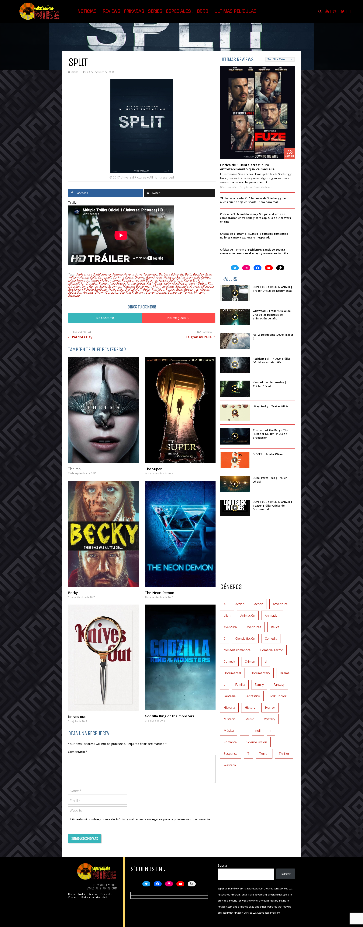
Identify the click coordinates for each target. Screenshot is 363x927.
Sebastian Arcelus (80, 292)
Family (259, 684)
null (258, 731)
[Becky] (103, 534)
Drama (139, 277)
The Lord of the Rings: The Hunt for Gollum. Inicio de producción (270, 433)
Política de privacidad (94, 897)
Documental (232, 673)
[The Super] (180, 410)
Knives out (77, 716)
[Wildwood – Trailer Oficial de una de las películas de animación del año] (235, 317)
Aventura (230, 627)
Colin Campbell (100, 277)
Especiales (178, 11)
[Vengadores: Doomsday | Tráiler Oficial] (235, 389)
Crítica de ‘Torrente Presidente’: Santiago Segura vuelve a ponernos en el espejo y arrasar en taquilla (254, 251)
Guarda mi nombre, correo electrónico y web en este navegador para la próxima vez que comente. (141, 819)
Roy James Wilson (196, 289)
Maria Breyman (110, 286)
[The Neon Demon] (180, 534)
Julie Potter (117, 283)
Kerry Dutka (197, 283)
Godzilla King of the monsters (169, 716)
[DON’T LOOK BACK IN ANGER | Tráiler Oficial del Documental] (235, 293)
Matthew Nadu (163, 286)
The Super (153, 469)
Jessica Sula (167, 280)
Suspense (175, 292)
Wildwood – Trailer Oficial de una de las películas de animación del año (272, 314)
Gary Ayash (154, 277)
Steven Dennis (156, 292)
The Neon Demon (159, 592)
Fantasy (279, 684)
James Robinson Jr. (125, 280)
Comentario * (77, 752)
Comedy (229, 661)
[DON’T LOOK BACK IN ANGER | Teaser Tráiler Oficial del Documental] (235, 508)
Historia (229, 707)
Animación (247, 615)
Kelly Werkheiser (176, 283)
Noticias (87, 11)
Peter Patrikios (153, 289)
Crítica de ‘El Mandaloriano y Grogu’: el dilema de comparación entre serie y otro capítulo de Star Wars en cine (255, 217)
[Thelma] (103, 410)
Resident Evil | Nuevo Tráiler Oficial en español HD (271, 360)
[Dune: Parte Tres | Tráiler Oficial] (235, 484)
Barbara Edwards (171, 274)
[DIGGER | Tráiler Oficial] (235, 460)
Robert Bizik (173, 289)
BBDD (202, 11)
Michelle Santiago (94, 289)
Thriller (284, 754)
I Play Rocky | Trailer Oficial (271, 406)
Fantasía (230, 696)
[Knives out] (103, 658)
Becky (73, 592)
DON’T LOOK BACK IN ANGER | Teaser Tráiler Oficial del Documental (272, 505)
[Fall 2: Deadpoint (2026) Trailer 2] (235, 341)
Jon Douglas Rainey (94, 283)
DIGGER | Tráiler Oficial (268, 454)
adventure (280, 604)
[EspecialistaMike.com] (39, 20)
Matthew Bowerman (137, 286)
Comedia (271, 638)
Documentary (260, 673)
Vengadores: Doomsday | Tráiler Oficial (269, 384)
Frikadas (134, 11)
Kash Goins (154, 283)
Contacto (73, 897)
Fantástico (252, 696)
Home (72, 894)
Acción (233, 187)
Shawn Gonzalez (106, 292)
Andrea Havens (123, 274)
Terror (187, 292)
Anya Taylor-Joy (146, 274)
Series (155, 11)
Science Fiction (257, 742)
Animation (272, 615)
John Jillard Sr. (186, 280)
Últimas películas (235, 11)
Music (249, 719)
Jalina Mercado (78, 280)
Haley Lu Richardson (177, 277)
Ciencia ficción (245, 638)
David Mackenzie (263, 187)
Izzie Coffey (202, 277)
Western (230, 765)
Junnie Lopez (136, 283)
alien (227, 615)
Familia (240, 684)
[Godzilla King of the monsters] (180, 657)
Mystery (269, 719)
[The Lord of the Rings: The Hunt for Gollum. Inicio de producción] (235, 436)
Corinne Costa (123, 277)
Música (229, 731)
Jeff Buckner (148, 280)
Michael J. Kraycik (187, 286)
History (250, 707)
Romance (230, 742)
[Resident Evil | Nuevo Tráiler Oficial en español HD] (235, 365)
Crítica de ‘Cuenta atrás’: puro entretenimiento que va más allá (247, 167)
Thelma (74, 468)
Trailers (82, 894)
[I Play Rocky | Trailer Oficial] (235, 413)
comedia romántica (237, 650)
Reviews (111, 11)
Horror (270, 707)
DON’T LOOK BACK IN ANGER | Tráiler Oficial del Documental (273, 288)
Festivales (106, 894)
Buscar (222, 865)
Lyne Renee (89, 286)
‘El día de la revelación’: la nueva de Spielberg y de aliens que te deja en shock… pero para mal (253, 200)
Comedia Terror (271, 650)
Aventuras (254, 627)
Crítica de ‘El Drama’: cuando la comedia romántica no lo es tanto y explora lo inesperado (254, 235)
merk (74, 72)
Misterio (230, 719)
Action (258, 604)
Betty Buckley (194, 274)
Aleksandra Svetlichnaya (93, 274)
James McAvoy (101, 280)
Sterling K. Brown (132, 292)
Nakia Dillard (117, 289)
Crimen (250, 661)
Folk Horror (278, 696)
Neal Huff (134, 289)
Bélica (275, 627)
